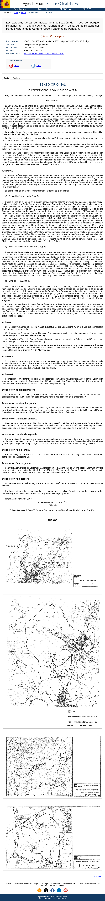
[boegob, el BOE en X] (46, 892)
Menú (85, 9)
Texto (6, 78)
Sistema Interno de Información (89, 884)
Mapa (36, 884)
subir (98, 877)
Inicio (16, 13)
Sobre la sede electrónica (23, 884)
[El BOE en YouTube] (66, 892)
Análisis (16, 78)
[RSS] (39, 892)
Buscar (23, 13)
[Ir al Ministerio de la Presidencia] (5, 4)
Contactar (8, 884)
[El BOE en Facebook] (52, 892)
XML (38, 66)
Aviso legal (44, 884)
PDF (16, 66)
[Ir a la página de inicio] (53, 4)
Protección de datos (69, 884)
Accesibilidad (55, 884)
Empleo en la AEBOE (57, 886)
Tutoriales (43, 886)
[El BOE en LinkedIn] (59, 892)
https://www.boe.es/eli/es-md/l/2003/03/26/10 (44, 54)
